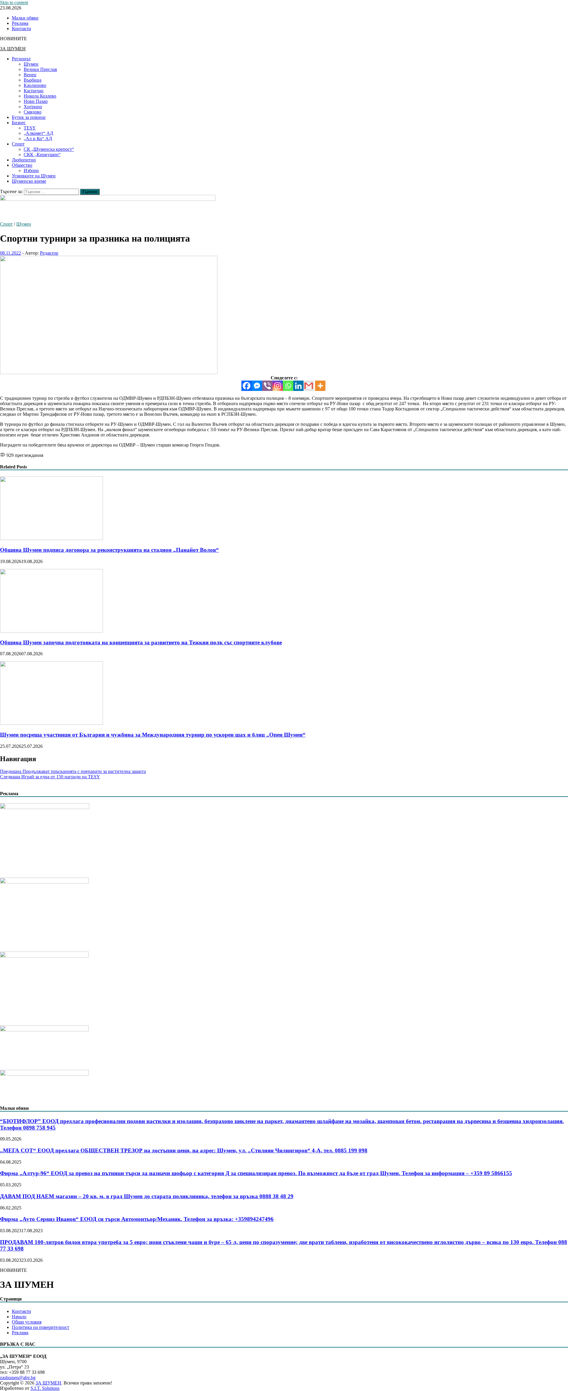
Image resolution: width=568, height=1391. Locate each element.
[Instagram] (277, 386)
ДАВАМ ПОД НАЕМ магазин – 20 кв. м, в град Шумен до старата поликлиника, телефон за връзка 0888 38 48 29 (146, 1196)
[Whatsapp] (288, 386)
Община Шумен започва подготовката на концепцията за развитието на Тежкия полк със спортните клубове (141, 642)
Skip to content (14, 2)
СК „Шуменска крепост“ (49, 149)
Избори (31, 170)
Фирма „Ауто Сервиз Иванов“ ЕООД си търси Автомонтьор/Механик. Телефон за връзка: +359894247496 (137, 1219)
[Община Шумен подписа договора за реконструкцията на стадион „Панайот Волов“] (51, 538)
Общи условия (26, 1321)
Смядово (32, 111)
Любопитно (24, 159)
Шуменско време (29, 181)
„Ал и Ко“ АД (38, 138)
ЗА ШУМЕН (13, 48)
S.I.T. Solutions (44, 1388)
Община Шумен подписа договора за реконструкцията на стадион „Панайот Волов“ (109, 550)
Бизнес (19, 122)
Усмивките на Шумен (34, 175)
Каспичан (33, 90)
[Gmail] (309, 386)
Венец (30, 74)
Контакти (21, 28)
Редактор (49, 252)
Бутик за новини (29, 117)
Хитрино (33, 106)
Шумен (31, 64)
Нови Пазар (36, 101)
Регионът (21, 58)
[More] (320, 386)
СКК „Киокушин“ (42, 154)
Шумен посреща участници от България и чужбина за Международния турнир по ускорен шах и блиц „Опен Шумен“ (153, 735)
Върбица (32, 80)
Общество (22, 165)
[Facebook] (246, 386)
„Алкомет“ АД (38, 133)
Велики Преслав (40, 69)
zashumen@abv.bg (18, 1377)
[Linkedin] (298, 386)
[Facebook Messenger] (257, 386)
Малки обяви (25, 17)
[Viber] (267, 386)
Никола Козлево (40, 95)
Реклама (20, 23)
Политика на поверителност (40, 1327)
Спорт (18, 143)
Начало (19, 1316)
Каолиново (35, 85)
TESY (30, 127)
